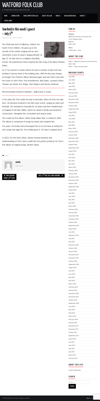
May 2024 (72, 161)
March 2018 (72, 316)
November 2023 (74, 180)
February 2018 (73, 319)
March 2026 (72, 89)
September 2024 (74, 148)
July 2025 (72, 115)
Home (5, 16)
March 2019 (72, 284)
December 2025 (74, 99)
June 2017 (72, 345)
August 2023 (72, 190)
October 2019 (73, 261)
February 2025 (73, 131)
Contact (82, 16)
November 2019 (74, 258)
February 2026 (73, 93)
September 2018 (74, 303)
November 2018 (74, 297)
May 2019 (72, 277)
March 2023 (72, 206)
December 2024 (74, 138)
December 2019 (74, 254)
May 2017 (72, 348)
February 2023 (73, 209)
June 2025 (72, 118)
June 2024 (72, 157)
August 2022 (72, 229)
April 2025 (72, 125)
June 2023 (72, 196)
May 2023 (72, 199)
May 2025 (72, 122)
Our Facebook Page (70, 16)
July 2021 (72, 238)
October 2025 (73, 106)
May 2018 (72, 309)
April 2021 (72, 241)
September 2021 (74, 235)
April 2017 (72, 352)
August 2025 (72, 112)
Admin (20, 37)
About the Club (47, 16)
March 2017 (72, 355)
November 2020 (74, 245)
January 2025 (73, 135)
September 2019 (74, 264)
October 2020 (73, 248)
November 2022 (74, 219)
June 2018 (72, 306)
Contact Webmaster (75, 370)
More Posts (19, 166)
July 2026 (72, 76)
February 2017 (73, 358)
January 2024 (73, 174)
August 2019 (72, 267)
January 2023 (73, 212)
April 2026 (72, 86)
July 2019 (72, 271)
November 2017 (74, 329)
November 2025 (74, 102)
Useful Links (8, 21)
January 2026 (73, 96)
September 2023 (74, 186)
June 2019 (72, 274)
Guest (6, 155)
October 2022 (73, 222)
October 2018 (73, 300)
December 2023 (74, 177)
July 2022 (72, 232)
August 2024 (72, 151)
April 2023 (72, 203)
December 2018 (74, 293)
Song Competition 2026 (30, 16)
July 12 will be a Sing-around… (49, 175)
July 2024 (72, 154)
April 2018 (72, 313)
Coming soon (15, 16)
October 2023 (73, 183)
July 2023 (72, 193)
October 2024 (73, 144)
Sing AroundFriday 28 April (9, 177)
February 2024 (73, 170)
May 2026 (72, 83)
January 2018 (73, 322)
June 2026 (72, 80)
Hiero (88, 398)
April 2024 (72, 164)
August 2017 (72, 339)
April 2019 (72, 280)
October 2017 (73, 332)
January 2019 (73, 290)
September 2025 (74, 109)
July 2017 (72, 342)
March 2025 (72, 128)
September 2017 (74, 335)
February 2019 (73, 287)
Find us (58, 16)
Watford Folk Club (22, 5)
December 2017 (74, 326)
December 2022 (74, 216)
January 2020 (73, 251)
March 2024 (72, 167)
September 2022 (74, 225)
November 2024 (74, 141)
